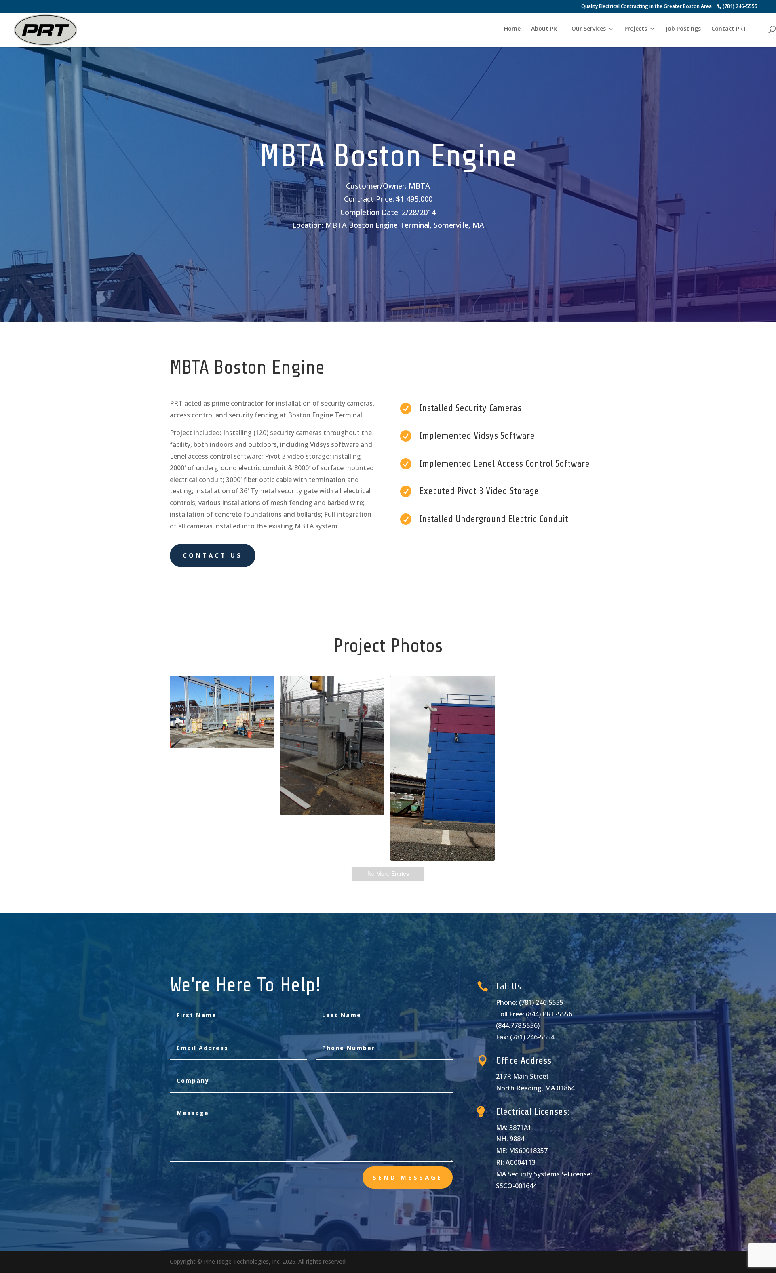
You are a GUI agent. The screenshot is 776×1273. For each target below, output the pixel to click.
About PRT (546, 29)
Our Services (588, 29)
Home (512, 29)
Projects (635, 29)
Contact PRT (729, 29)
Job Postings (683, 29)
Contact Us (212, 555)
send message (408, 1177)
